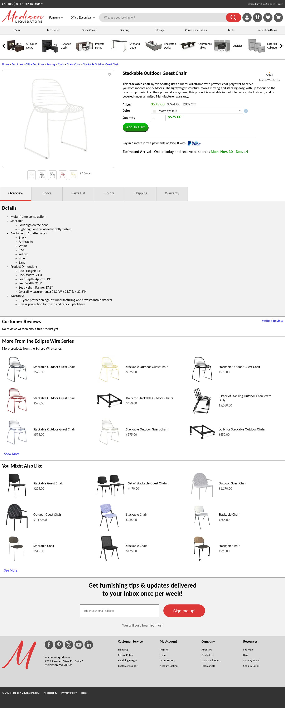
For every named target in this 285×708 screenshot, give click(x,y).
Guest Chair (73, 64)
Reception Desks (267, 30)
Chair (61, 64)
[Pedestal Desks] (84, 53)
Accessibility (50, 693)
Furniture (17, 64)
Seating (124, 30)
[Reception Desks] (153, 53)
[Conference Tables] (187, 53)
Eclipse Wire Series (269, 80)
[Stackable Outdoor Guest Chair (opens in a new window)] (17, 383)
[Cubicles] (222, 53)
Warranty (172, 193)
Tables (231, 30)
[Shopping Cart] (278, 17)
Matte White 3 (167, 111)
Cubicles (237, 46)
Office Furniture (34, 64)
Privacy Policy (69, 693)
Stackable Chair (136, 515)
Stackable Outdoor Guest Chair (101, 64)
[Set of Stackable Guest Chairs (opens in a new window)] (110, 498)
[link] (278, 17)
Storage (160, 30)
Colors (109, 193)
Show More (12, 454)
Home (5, 64)
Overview (15, 193)
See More (10, 570)
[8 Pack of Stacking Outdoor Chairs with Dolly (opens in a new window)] (202, 414)
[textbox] (119, 610)
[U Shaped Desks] (15, 53)
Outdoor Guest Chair (233, 483)
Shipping (141, 193)
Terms (84, 693)
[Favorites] (267, 21)
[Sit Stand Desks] (119, 53)
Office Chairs (89, 30)
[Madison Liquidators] (23, 22)
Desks (17, 30)
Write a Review (272, 321)
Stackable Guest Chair (48, 483)
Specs (47, 193)
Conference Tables (196, 30)
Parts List (78, 193)
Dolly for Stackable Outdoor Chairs (149, 398)
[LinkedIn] (88, 644)
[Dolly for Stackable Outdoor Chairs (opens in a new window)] (109, 414)
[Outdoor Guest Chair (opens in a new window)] (202, 500)
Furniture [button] (56, 18)
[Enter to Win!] (257, 21)
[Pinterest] (58, 644)
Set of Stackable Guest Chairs (148, 483)
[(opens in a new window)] (269, 75)
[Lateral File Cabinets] (256, 53)
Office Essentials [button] (83, 18)
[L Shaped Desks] (50, 53)
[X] (68, 644)
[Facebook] (49, 644)
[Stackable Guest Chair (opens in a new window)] (16, 500)
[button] (233, 17)
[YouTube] (78, 644)
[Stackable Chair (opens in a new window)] (109, 531)
